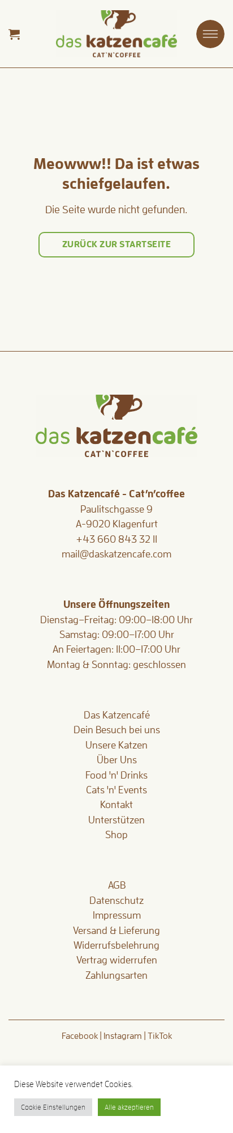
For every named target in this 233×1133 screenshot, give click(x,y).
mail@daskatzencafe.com (116, 554)
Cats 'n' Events (116, 790)
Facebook (80, 1036)
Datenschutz (116, 900)
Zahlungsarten (116, 975)
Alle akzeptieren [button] (129, 1107)
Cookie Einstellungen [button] (53, 1107)
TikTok (160, 1036)
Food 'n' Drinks (116, 775)
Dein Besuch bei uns (117, 730)
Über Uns (117, 760)
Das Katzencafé (117, 715)
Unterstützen (116, 820)
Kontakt (116, 805)
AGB (117, 885)
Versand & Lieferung (116, 930)
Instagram (122, 1036)
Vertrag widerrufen (116, 960)
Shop (116, 835)
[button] (14, 34)
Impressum (117, 915)
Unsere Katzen (116, 745)
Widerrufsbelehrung (116, 945)
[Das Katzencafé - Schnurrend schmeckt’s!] (116, 33)
